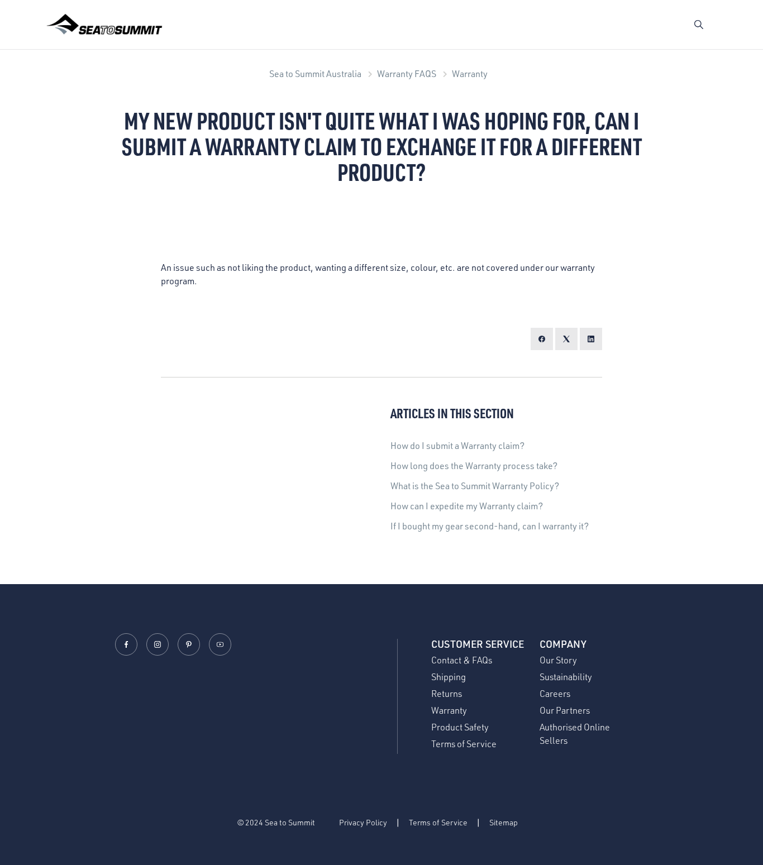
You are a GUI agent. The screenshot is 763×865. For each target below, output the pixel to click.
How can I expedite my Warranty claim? (466, 506)
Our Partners (565, 710)
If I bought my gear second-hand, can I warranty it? (489, 526)
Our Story (558, 660)
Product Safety (460, 727)
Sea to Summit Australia (315, 73)
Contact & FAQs (461, 660)
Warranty (470, 73)
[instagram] (157, 644)
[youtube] (220, 644)
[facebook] (126, 644)
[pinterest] (189, 644)
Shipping (448, 676)
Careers (555, 693)
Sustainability (566, 676)
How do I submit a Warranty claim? (457, 445)
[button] (699, 24)
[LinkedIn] (591, 339)
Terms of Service (464, 743)
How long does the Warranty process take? (473, 465)
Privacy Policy (363, 822)
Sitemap (503, 822)
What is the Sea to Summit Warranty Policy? (474, 485)
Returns (446, 693)
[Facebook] (542, 339)
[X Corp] (566, 339)
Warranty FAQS (406, 73)
